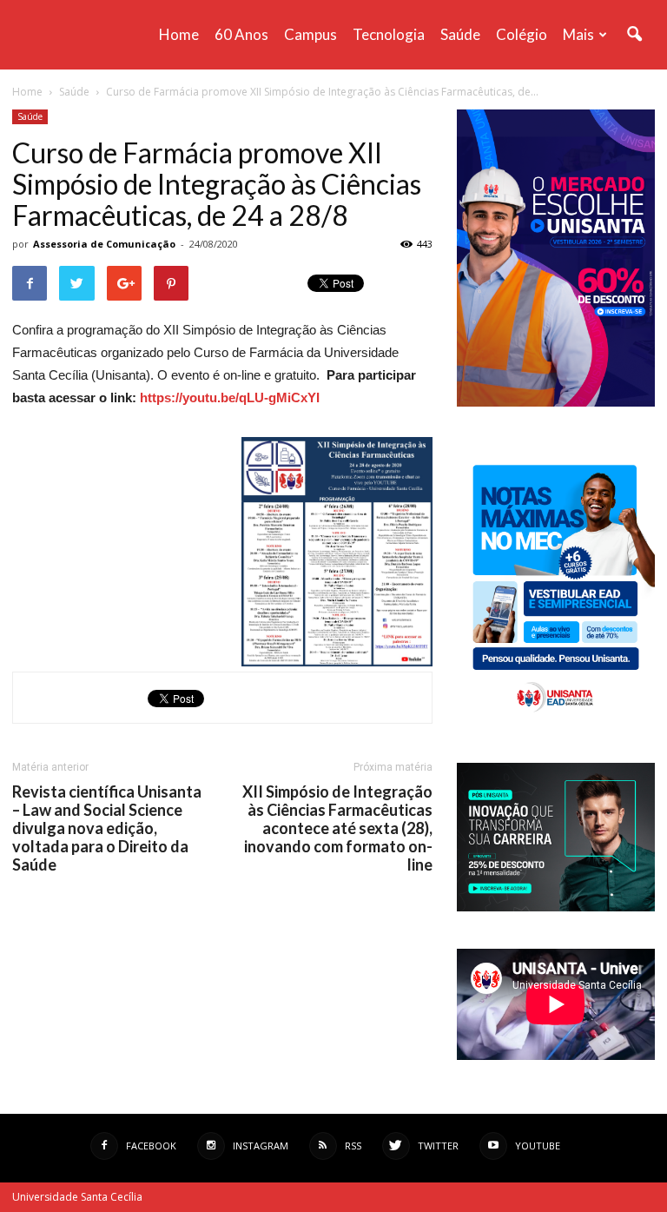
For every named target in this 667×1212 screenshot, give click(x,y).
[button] (634, 35)
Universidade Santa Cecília (77, 1196)
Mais (578, 34)
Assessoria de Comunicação (104, 243)
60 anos (241, 34)
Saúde (460, 34)
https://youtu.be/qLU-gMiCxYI (230, 397)
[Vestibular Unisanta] (556, 402)
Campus (310, 34)
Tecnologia (389, 34)
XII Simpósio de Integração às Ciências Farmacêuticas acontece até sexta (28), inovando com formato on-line (337, 828)
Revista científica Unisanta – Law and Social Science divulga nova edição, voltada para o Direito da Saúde (106, 828)
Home (179, 34)
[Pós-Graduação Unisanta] (556, 906)
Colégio (521, 34)
